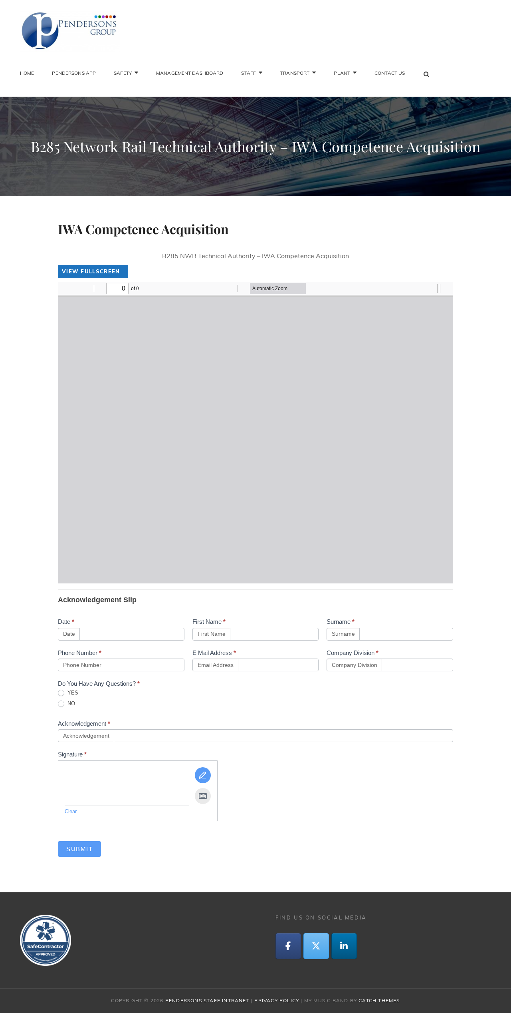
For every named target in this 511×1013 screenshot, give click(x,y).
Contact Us (389, 73)
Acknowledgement (84, 723)
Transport (294, 73)
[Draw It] (203, 775)
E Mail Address (214, 652)
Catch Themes (379, 1000)
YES (72, 693)
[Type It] (203, 796)
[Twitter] (316, 946)
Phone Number (79, 652)
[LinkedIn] (344, 946)
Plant (342, 73)
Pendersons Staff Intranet (207, 1000)
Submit (79, 849)
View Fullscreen (91, 271)
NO (70, 704)
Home (27, 73)
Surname (341, 621)
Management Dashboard (189, 73)
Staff (248, 73)
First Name (209, 621)
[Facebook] (288, 946)
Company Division (352, 652)
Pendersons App (74, 73)
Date (66, 621)
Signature (72, 754)
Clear (71, 811)
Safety (123, 73)
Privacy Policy (276, 1000)
